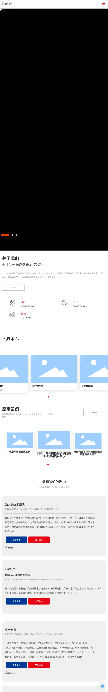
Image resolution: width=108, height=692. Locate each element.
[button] (5, 235)
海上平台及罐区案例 (20, 451)
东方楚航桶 (37, 386)
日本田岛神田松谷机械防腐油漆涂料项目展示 (54, 455)
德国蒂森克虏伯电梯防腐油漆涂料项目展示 (88, 453)
